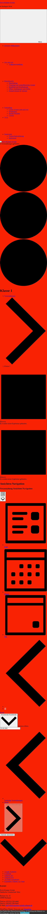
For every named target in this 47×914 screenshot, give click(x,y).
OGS (6, 117)
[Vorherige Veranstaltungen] (25, 707)
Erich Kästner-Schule (7, 3)
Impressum (8, 134)
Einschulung (13, 83)
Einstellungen (24, 913)
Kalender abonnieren (7, 835)
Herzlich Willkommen (12, 46)
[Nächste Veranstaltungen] (5, 709)
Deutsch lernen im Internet (18, 91)
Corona (11, 115)
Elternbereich (9, 81)
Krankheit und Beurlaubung (18, 87)
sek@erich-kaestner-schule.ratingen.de (18, 905)
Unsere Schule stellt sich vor (18, 110)
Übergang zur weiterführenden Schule (22, 85)
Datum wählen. (23, 726)
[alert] (23, 397)
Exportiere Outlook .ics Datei (14, 881)
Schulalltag (8, 108)
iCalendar (7, 874)
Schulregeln (13, 112)
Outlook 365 (8, 876)
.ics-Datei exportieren (11, 880)
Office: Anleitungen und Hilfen (19, 89)
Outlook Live (9, 878)
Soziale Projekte (14, 113)
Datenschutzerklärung (16, 136)
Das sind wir (8, 62)
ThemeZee (27, 909)
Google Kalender (10, 872)
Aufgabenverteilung (16, 64)
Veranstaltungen (9, 296)
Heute (2, 713)
